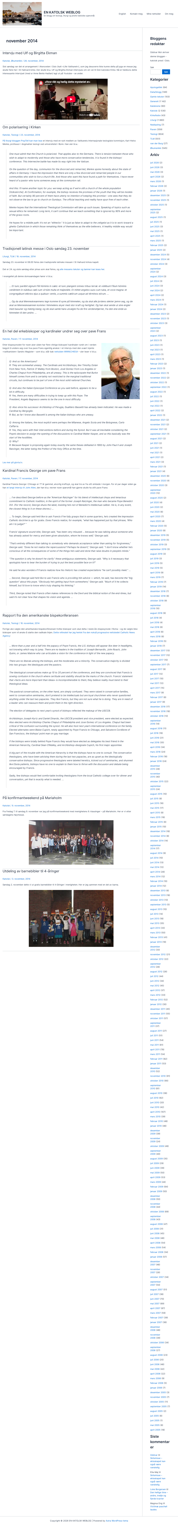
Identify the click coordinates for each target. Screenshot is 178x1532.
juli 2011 (154, 1035)
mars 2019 (155, 577)
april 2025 (155, 236)
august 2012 (156, 971)
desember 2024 (158, 254)
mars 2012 (155, 995)
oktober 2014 (157, 840)
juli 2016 (154, 733)
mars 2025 (155, 240)
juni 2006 (154, 1364)
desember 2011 (157, 1009)
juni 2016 (154, 737)
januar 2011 (155, 1063)
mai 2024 (155, 290)
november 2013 (158, 895)
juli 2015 (154, 798)
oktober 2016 (157, 716)
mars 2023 (155, 359)
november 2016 (158, 711)
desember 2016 (157, 706)
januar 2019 (156, 586)
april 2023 (155, 354)
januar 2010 (156, 1126)
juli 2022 (154, 396)
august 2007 (156, 1289)
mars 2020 (155, 521)
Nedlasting (155, 124)
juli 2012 (154, 976)
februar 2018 (156, 641)
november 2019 (158, 540)
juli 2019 (154, 558)
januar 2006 (156, 1387)
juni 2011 (154, 1040)
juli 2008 (154, 1228)
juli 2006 (154, 1359)
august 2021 (156, 438)
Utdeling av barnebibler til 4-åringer (31, 871)
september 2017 (158, 664)
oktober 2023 (157, 323)
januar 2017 (156, 702)
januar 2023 (156, 368)
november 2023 (158, 318)
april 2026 (155, 176)
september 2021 (158, 434)
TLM (12, 256)
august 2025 (156, 217)
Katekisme (155, 106)
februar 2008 (156, 1252)
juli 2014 (154, 857)
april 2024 (155, 295)
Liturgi (6, 256)
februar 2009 (156, 1186)
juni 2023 (154, 345)
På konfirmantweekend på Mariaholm (32, 798)
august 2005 (156, 1411)
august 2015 (156, 794)
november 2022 (158, 377)
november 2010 (158, 1076)
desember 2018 (157, 591)
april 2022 (155, 410)
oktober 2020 (157, 485)
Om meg (169, 13)
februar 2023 (156, 363)
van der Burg (156, 143)
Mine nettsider (154, 13)
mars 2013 (155, 932)
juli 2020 (154, 502)
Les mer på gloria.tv (12, 462)
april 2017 (155, 688)
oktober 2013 (157, 900)
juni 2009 (154, 1168)
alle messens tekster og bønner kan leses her (82, 269)
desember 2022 (158, 373)
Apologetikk (156, 87)
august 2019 (156, 554)
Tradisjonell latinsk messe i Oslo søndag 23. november (46, 249)
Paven (14, 339)
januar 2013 (156, 942)
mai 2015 (154, 808)
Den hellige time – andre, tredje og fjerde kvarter (159, 1495)
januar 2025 (156, 250)
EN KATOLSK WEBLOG (62, 12)
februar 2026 (156, 186)
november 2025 (158, 200)
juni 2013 (154, 918)
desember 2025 (158, 195)
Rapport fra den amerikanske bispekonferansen (40, 615)
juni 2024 (154, 285)
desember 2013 (157, 890)
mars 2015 (155, 817)
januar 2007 (156, 1322)
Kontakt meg (136, 13)
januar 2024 (156, 309)
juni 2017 (154, 678)
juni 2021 (154, 448)
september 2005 (158, 1406)
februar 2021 (156, 466)
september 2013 (158, 904)
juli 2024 (154, 281)
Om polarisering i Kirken (22, 127)
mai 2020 (155, 511)
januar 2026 (156, 190)
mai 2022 (155, 405)
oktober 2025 (157, 204)
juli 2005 (154, 1415)
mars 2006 (155, 1378)
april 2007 (155, 1308)
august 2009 (156, 1158)
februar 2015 (156, 822)
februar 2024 (156, 304)
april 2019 (155, 572)
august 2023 (156, 335)
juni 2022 (154, 401)
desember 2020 (158, 476)
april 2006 (155, 1373)
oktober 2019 (157, 544)
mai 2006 (155, 1369)
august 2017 (156, 669)
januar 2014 (156, 886)
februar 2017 (156, 697)
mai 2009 (155, 1172)
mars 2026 (155, 181)
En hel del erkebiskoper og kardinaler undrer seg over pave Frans (54, 331)
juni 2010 (154, 1102)
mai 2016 (154, 742)
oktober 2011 (156, 1018)
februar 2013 (156, 937)
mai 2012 (154, 985)
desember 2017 (157, 650)
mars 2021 (155, 462)
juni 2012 (154, 981)
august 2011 (156, 1030)
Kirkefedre (155, 115)
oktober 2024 (157, 264)
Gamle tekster (157, 96)
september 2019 (158, 549)
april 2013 (155, 928)
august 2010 (156, 1093)
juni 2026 (154, 167)
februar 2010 (156, 1121)
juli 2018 (154, 617)
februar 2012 (156, 999)
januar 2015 (156, 826)
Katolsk (6, 60)
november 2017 (157, 655)
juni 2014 (154, 862)
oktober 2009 (157, 1146)
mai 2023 (155, 349)
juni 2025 (154, 226)
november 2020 (158, 480)
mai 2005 (155, 1425)
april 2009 (155, 1177)
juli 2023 (154, 340)
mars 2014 (155, 876)
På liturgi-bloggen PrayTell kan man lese (22, 140)
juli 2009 (154, 1163)
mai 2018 (154, 627)
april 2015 (155, 812)
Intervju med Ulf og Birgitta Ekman (30, 53)
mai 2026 (155, 172)
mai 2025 (155, 231)
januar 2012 (156, 1004)
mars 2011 (155, 1054)
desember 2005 (158, 1392)
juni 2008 (154, 1233)
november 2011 (157, 1013)
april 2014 (155, 871)
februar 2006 (156, 1383)
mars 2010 (155, 1116)
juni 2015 (154, 803)
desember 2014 (157, 831)
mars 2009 (155, 1182)
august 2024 (156, 276)
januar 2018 (156, 645)
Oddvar (154, 1455)
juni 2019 (154, 563)
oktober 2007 (157, 1277)
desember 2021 (157, 419)
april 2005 (155, 1429)
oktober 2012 (157, 959)
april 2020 (155, 516)
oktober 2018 (157, 600)
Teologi (14, 135)
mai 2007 (154, 1303)
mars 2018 (155, 636)
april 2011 (155, 1049)
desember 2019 (157, 535)
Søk (152, 67)
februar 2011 (156, 1059)
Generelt (154, 101)
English (122, 13)
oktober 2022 (157, 382)
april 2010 (155, 1112)
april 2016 (155, 747)
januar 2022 (156, 415)
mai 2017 (154, 683)
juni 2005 (154, 1420)
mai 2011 (154, 1045)
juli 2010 (154, 1097)
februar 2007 (156, 1317)
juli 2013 (154, 914)
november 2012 (158, 954)
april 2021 (155, 457)
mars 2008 (155, 1247)
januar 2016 (156, 761)
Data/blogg (155, 92)
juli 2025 (154, 222)
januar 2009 (156, 1191)
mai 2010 (154, 1107)
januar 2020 (156, 530)
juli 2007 (154, 1294)
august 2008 (156, 1224)
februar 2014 (156, 881)
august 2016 (156, 728)
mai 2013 (154, 923)
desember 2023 (158, 314)
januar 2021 (156, 471)
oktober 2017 (156, 660)
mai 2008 (155, 1238)
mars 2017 (155, 692)
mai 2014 (154, 867)
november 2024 (158, 259)
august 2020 (156, 497)
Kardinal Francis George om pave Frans (34, 470)
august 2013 (156, 909)
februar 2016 (156, 756)
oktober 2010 (157, 1080)
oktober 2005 (157, 1401)
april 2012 (155, 990)
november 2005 (158, 1397)
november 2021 (158, 424)
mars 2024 (155, 299)
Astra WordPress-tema (117, 1520)
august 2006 (156, 1355)
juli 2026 (154, 162)
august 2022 (156, 391)
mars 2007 (155, 1313)
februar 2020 (156, 525)
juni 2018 (154, 622)
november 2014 (158, 836)
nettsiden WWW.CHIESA (66, 351)
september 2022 (158, 387)
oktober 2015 (157, 781)
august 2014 (156, 853)
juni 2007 (154, 1299)
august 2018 (156, 613)
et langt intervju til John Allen (21, 487)
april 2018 (155, 631)
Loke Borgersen (158, 1489)
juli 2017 (154, 674)
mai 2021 (154, 452)
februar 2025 (156, 245)
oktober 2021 (157, 429)
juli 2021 (154, 443)
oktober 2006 (157, 1342)
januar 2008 (156, 1256)
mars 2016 (155, 751)
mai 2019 (154, 568)
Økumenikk (16, 60)
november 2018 (158, 596)
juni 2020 (154, 507)
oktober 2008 (157, 1211)
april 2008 (155, 1242)
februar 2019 (156, 582)
